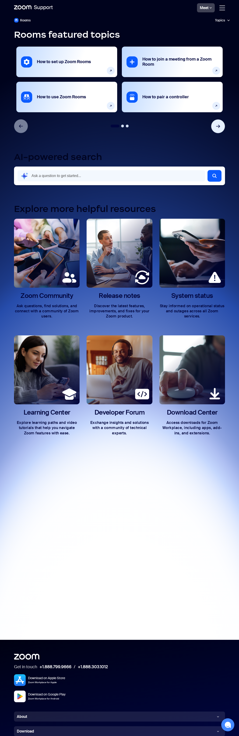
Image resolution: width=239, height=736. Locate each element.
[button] (119, 20)
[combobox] (111, 175)
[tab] (115, 126)
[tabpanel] (67, 79)
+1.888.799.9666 (55, 667)
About (22, 716)
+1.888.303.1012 (93, 667)
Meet (204, 7)
